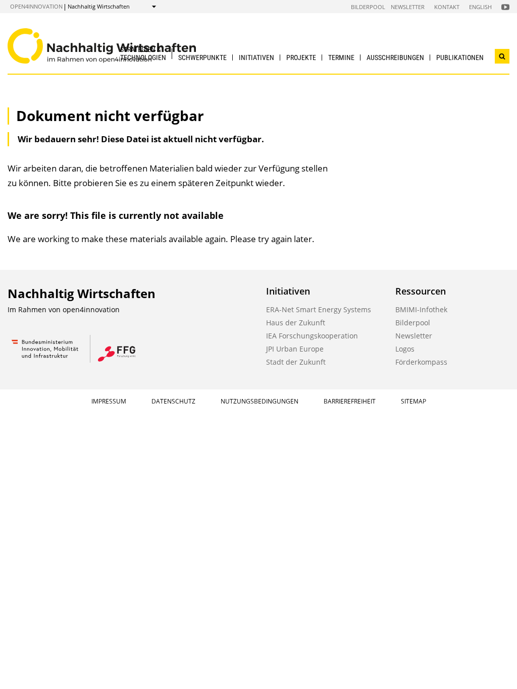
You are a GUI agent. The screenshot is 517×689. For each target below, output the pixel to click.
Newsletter (408, 7)
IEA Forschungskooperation (312, 335)
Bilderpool (368, 7)
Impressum (108, 401)
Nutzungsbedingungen (259, 401)
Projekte (301, 57)
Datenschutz (173, 401)
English (480, 7)
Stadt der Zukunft (296, 362)
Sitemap (413, 401)
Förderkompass (421, 362)
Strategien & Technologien (143, 53)
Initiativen (256, 57)
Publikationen (460, 57)
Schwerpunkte (202, 57)
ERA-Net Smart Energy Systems (318, 309)
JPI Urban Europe (295, 349)
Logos (405, 349)
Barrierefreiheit (350, 401)
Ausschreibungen (395, 57)
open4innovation (36, 6)
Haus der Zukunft (295, 322)
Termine (341, 57)
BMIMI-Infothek (421, 309)
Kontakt (446, 7)
